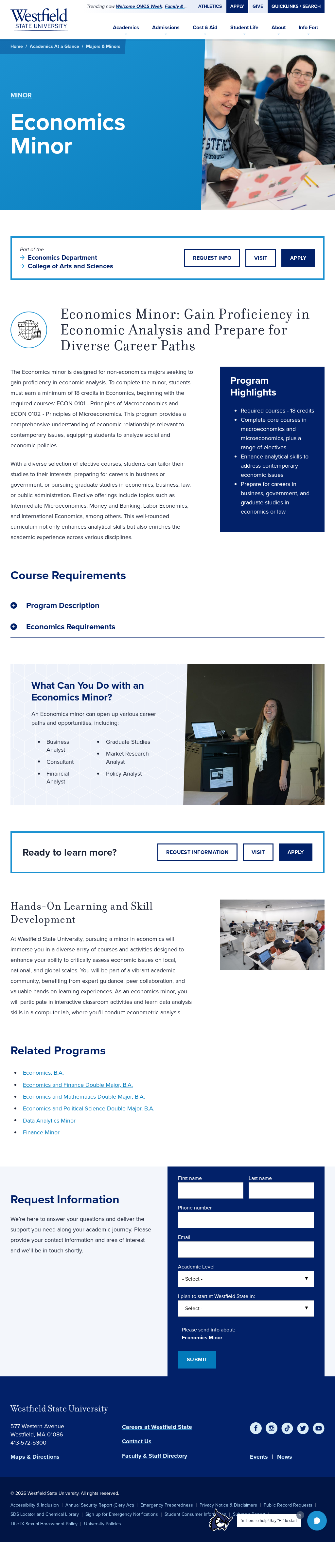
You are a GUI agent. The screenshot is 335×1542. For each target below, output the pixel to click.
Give (258, 6)
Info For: (308, 27)
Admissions (166, 27)
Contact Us (136, 1441)
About (279, 27)
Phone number (195, 1207)
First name (190, 1178)
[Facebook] (256, 1428)
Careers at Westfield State (157, 1427)
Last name (260, 1178)
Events (259, 1456)
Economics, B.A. (43, 1072)
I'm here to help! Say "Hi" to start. (269, 1520)
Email (184, 1237)
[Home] (39, 20)
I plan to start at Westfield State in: (216, 1296)
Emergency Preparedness (166, 1505)
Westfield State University (59, 1408)
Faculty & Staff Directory (154, 1455)
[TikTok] (287, 1428)
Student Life (244, 27)
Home (16, 46)
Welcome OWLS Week (139, 6)
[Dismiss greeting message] (300, 1515)
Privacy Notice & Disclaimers (228, 1505)
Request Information (197, 852)
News (284, 1456)
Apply (237, 6)
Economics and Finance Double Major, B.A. (78, 1085)
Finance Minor (41, 1132)
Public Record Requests (288, 1505)
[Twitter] (303, 1428)
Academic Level (196, 1266)
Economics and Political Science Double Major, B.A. (88, 1108)
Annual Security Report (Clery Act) (99, 1505)
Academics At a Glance (54, 46)
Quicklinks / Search (296, 6)
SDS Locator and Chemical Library (44, 1514)
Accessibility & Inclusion (34, 1505)
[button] (317, 1521)
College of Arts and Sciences (70, 266)
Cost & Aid (205, 27)
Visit (260, 258)
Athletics (210, 6)
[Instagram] (271, 1428)
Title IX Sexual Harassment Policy (44, 1523)
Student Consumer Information (195, 1514)
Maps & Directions (35, 1456)
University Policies (102, 1523)
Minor (21, 95)
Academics (126, 27)
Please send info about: (208, 1329)
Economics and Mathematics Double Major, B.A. (84, 1096)
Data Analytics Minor (49, 1120)
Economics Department (63, 257)
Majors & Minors (103, 46)
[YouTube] (319, 1428)
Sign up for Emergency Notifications (121, 1514)
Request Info (212, 258)
